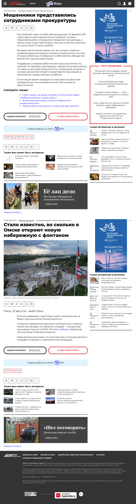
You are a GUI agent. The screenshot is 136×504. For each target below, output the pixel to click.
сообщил (63, 329)
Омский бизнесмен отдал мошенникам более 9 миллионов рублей (111, 84)
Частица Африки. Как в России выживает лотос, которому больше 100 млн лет (115, 159)
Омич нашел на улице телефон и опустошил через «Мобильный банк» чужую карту (49, 96)
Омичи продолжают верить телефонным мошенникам (26, 166)
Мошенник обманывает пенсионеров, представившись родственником (28, 175)
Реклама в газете (48, 455)
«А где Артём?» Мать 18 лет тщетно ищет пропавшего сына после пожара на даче (115, 298)
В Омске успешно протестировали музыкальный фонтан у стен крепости (70, 400)
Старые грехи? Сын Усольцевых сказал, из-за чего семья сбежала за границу (116, 307)
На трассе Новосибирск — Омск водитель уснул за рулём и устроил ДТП (111, 94)
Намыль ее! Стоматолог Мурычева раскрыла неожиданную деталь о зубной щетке (115, 168)
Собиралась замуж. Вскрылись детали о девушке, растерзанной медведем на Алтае (115, 324)
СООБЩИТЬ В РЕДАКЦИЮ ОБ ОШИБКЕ (37, 458)
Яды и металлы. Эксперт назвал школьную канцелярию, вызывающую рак (114, 280)
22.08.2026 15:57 (10, 220)
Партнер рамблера (45, 494)
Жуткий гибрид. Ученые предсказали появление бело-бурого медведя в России (116, 289)
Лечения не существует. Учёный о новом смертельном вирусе (115, 149)
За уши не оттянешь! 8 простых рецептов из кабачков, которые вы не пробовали (116, 176)
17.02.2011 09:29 (10, 11)
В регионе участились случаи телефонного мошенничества (69, 157)
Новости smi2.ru (12, 212)
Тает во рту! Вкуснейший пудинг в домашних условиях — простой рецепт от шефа (115, 141)
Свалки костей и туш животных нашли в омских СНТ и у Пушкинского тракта (111, 116)
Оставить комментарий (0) (68, 116)
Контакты (100, 455)
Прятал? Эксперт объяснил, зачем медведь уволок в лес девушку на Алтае (115, 132)
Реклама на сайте (30, 455)
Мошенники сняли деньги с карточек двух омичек (51, 106)
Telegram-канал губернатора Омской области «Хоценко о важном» (32, 298)
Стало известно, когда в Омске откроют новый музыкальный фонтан (28, 400)
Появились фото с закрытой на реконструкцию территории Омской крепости (28, 409)
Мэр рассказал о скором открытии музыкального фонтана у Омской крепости (71, 392)
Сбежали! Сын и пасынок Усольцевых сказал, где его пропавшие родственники (116, 315)
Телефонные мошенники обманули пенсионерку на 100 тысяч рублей (69, 167)
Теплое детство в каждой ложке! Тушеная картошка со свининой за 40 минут (111, 73)
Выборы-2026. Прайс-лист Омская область (75, 455)
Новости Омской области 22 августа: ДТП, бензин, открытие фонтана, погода (28, 392)
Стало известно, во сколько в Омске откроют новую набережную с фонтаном (111, 105)
